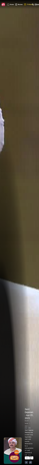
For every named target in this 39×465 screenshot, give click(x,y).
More (29, 455)
